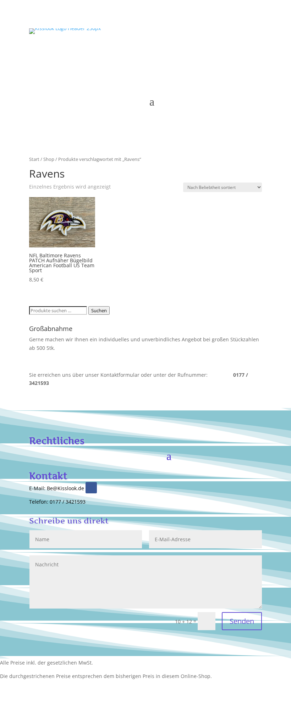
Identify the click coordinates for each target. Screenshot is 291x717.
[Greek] (214, 63)
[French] (243, 53)
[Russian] (221, 53)
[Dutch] (250, 53)
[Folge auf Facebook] (91, 487)
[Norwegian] (235, 63)
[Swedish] (243, 63)
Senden (242, 621)
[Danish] (221, 63)
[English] (207, 53)
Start (34, 159)
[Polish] (257, 53)
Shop (48, 159)
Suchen (99, 310)
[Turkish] (207, 63)
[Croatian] (250, 63)
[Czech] (257, 63)
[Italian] (228, 53)
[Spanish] (235, 53)
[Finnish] (228, 63)
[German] (214, 53)
